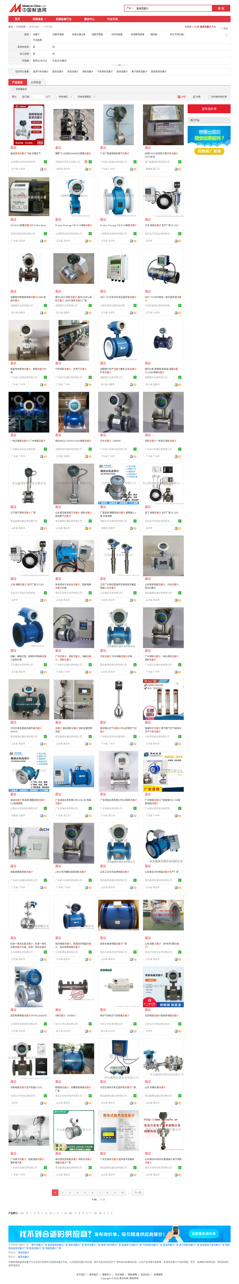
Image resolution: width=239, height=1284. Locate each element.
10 (122, 1192)
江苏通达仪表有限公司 (111, 593)
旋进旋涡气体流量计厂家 (212, 1244)
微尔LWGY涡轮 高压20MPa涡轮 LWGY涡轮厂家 (73, 299)
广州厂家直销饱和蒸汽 (114, 153)
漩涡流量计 (23, 1252)
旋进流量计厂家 (37, 1248)
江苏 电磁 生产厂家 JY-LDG (161, 225)
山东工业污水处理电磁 (114, 871)
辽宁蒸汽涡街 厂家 (23, 512)
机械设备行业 (64, 19)
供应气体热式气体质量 (114, 1015)
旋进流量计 (57, 71)
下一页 (137, 1192)
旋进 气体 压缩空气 (25, 153)
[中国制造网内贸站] (28, 8)
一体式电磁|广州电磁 (27, 440)
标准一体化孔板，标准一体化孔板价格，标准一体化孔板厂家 (28, 947)
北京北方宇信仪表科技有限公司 (159, 233)
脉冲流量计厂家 (92, 1244)
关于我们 (80, 1274)
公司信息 (36, 82)
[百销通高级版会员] (86, 161)
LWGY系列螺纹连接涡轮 (70, 871)
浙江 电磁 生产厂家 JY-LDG (161, 512)
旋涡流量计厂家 (171, 1244)
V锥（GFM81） (66, 1015)
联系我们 (93, 1274)
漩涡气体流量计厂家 (111, 1244)
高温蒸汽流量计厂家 (132, 1244)
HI (50, 1213)
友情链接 (158, 1274)
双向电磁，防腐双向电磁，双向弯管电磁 (73, 945)
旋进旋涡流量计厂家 (58, 1244)
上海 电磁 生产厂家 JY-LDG (27, 584)
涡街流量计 (87, 71)
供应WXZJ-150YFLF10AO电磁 (73, 440)
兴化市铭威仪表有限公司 (157, 736)
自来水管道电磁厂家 (113, 943)
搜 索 (221, 8)
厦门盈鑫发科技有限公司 (157, 161)
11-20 (102, 1199)
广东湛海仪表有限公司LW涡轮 (118, 800)
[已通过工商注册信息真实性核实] (45, 161)
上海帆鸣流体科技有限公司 (68, 233)
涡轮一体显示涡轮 (160, 440)
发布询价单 (209, 109)
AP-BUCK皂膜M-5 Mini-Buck (28, 225)
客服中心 (106, 1274)
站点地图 (119, 1274)
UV (95, 1213)
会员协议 (145, 1274)
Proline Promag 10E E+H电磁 (118, 225)
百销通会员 (21, 89)
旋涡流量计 (122, 71)
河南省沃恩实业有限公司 (67, 161)
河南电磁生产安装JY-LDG (26, 1087)
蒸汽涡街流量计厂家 (189, 1244)
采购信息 (38, 19)
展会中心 (89, 19)
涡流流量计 (72, 71)
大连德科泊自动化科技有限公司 (24, 161)
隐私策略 (132, 1274)
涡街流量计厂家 (76, 1244)
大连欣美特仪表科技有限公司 (114, 305)
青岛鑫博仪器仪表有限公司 (23, 521)
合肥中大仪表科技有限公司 (113, 521)
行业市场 (112, 19)
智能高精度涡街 (21, 871)
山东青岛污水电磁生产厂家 (162, 871)
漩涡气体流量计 (41, 71)
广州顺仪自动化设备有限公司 (24, 449)
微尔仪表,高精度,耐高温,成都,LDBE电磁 (161, 370)
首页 (17, 19)
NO (70, 1213)
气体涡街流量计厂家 (152, 1244)
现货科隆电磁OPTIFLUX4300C (28, 1015)
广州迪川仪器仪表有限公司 (113, 161)
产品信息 (17, 82)
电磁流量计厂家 (53, 1248)
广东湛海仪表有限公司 (66, 808)
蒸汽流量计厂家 (39, 1244)
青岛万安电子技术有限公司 (68, 593)
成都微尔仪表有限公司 (21, 305)
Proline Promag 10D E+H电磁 (73, 225)
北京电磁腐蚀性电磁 (162, 1015)
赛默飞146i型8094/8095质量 (73, 153)
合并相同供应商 (219, 96)
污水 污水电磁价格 (116, 656)
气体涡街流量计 (105, 71)
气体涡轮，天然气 (71, 369)
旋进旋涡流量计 (159, 71)
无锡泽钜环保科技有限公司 (68, 449)
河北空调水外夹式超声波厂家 (118, 1087)
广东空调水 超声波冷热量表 (117, 1159)
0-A (22, 1213)
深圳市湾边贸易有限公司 (22, 233)
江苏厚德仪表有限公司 (21, 952)
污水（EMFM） (111, 440)
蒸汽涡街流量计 (139, 71)
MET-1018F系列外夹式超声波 (118, 297)
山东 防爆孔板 (155, 1087)
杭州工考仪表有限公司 (66, 1024)
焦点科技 (124, 1278)
